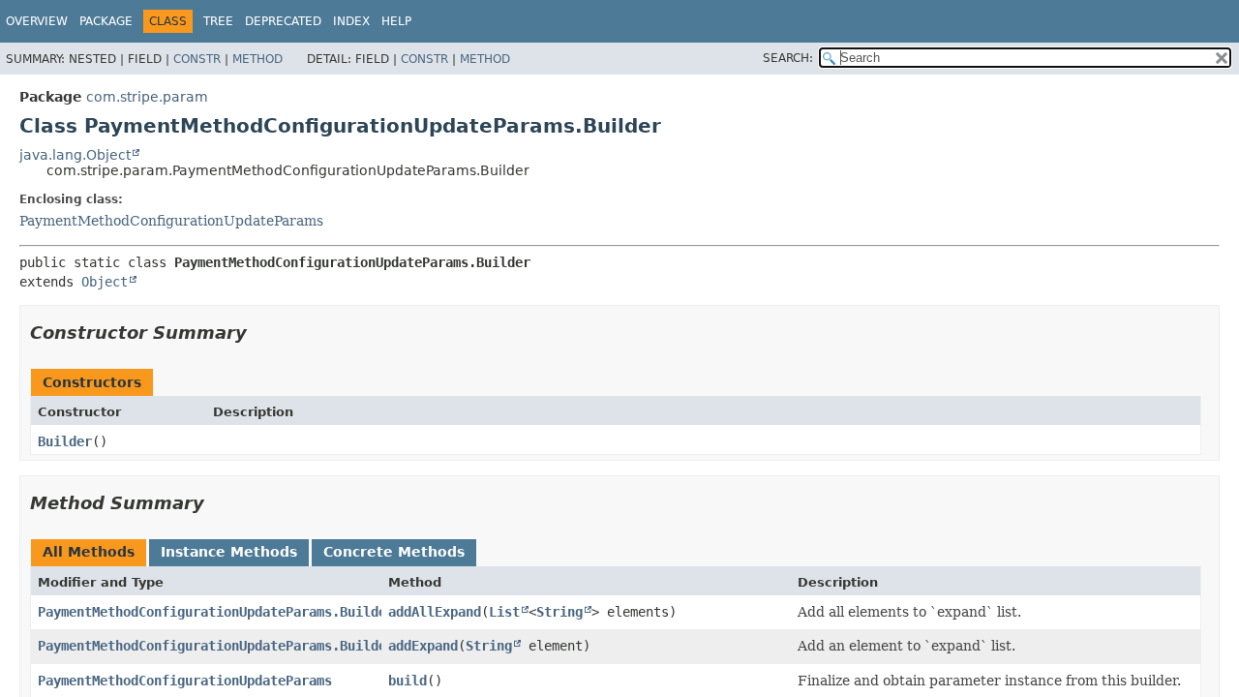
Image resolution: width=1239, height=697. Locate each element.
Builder (65, 441)
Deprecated (283, 21)
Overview (37, 21)
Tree (218, 21)
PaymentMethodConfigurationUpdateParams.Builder (216, 612)
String (559, 612)
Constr (197, 59)
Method (257, 59)
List (504, 612)
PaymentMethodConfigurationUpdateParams (171, 220)
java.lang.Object (75, 155)
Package (106, 21)
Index (351, 21)
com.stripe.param (147, 97)
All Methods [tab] (89, 552)
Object (104, 281)
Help (396, 21)
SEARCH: (788, 58)
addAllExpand (434, 612)
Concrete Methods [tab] (394, 552)
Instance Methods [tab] (229, 552)
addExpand (423, 645)
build (407, 680)
